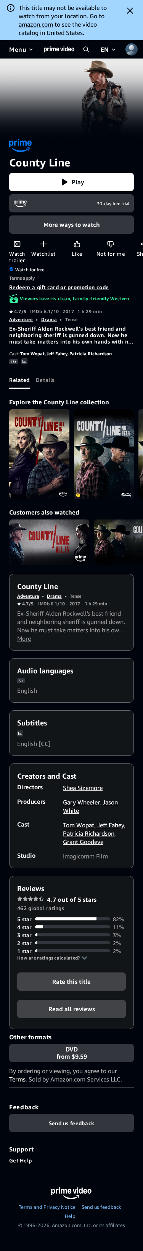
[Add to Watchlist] (43, 243)
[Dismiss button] (130, 10)
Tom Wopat (32, 353)
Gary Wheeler (81, 802)
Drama (49, 319)
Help (70, 1216)
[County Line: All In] (39, 454)
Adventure (21, 319)
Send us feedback (101, 1207)
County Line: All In (49, 541)
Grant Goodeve (83, 842)
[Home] (59, 49)
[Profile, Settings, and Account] (131, 49)
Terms (17, 1079)
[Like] (77, 243)
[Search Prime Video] (86, 49)
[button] (71, 182)
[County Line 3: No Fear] (104, 454)
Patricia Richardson (90, 353)
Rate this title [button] (71, 981)
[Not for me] (110, 243)
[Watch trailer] (17, 243)
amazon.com (36, 24)
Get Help (20, 1160)
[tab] (19, 380)
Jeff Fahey (57, 353)
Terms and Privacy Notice (47, 1207)
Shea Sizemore (83, 788)
